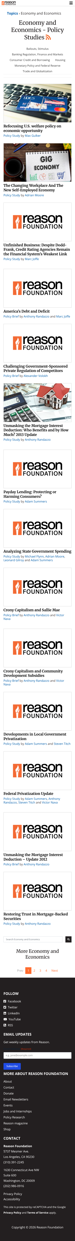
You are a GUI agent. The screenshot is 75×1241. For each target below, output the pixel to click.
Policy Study (11, 136)
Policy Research (14, 1117)
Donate (8, 1093)
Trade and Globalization (37, 71)
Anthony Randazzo (36, 316)
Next (54, 970)
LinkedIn (14, 1013)
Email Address (17, 1049)
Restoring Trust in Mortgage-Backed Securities (35, 916)
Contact (8, 1087)
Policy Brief (11, 316)
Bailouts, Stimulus (37, 49)
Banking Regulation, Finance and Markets (37, 54)
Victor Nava (50, 802)
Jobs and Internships (17, 1111)
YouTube (15, 1019)
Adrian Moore (34, 195)
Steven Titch (62, 744)
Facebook (14, 1001)
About (7, 1081)
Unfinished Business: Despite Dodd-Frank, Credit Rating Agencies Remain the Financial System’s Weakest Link (36, 249)
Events (8, 1105)
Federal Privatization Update (28, 793)
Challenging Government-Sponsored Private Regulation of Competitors (35, 368)
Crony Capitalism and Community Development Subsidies (33, 673)
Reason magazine (15, 1123)
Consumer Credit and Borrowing (30, 60)
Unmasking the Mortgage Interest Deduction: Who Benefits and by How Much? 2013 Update (36, 430)
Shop (6, 1129)
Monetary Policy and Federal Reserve (38, 65)
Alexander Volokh (36, 376)
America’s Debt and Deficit (26, 311)
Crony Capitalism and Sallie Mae (31, 610)
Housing (60, 60)
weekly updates (20, 1042)
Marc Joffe (32, 259)
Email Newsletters (15, 1099)
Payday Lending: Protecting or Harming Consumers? (29, 494)
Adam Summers (36, 501)
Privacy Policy (12, 1194)
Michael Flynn (34, 556)
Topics (12, 13)
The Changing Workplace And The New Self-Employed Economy (33, 187)
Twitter (12, 1007)
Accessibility (11, 1199)
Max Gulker (33, 136)
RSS (10, 1025)
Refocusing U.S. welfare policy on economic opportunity (32, 128)
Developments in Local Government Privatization (34, 736)
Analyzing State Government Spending (37, 551)
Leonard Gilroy (13, 560)
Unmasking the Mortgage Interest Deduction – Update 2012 (33, 857)
